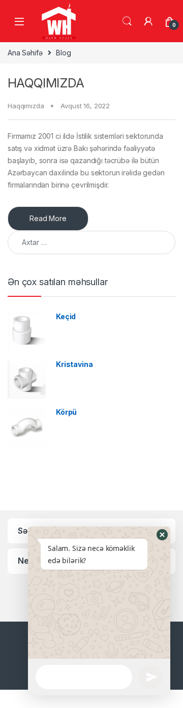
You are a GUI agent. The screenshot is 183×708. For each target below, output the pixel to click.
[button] (162, 534)
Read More (48, 218)
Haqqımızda (26, 106)
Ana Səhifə (25, 52)
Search (127, 21)
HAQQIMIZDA (46, 82)
